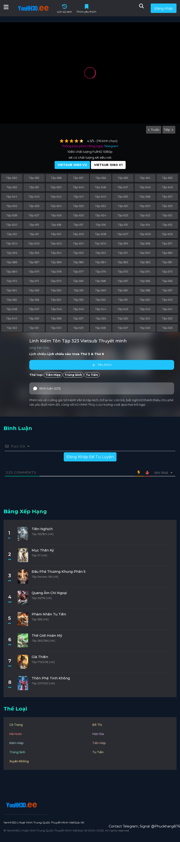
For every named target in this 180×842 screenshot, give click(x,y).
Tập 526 (145, 327)
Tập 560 (100, 290)
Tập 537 (78, 318)
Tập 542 (145, 309)
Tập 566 (145, 281)
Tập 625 (78, 215)
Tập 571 (34, 281)
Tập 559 (123, 290)
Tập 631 (123, 206)
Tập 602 (56, 243)
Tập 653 (167, 178)
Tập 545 (78, 309)
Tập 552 (100, 299)
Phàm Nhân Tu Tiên (49, 614)
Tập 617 (78, 224)
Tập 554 (56, 299)
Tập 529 (78, 327)
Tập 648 (100, 187)
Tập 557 (167, 290)
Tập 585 (78, 262)
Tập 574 (145, 271)
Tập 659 (34, 178)
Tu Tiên (92, 375)
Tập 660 (11, 178)
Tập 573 (167, 271)
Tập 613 (167, 224)
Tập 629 (167, 206)
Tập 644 (11, 196)
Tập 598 (145, 243)
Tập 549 (167, 299)
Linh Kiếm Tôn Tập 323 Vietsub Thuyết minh (78, 341)
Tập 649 (78, 187)
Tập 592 (100, 252)
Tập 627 (34, 215)
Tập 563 (34, 290)
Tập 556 (12, 299)
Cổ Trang (16, 724)
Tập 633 (78, 206)
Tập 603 (34, 243)
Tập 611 (34, 234)
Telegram (111, 146)
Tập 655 (123, 178)
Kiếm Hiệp (16, 743)
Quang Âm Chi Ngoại (49, 593)
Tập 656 (100, 178)
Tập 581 (167, 262)
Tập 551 (123, 299)
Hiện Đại (98, 734)
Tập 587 (34, 262)
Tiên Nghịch (42, 529)
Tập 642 (56, 196)
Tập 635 (34, 206)
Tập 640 (100, 196)
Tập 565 (167, 281)
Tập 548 (11, 309)
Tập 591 (123, 252)
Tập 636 (11, 206)
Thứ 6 (99, 354)
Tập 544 (100, 309)
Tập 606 (145, 234)
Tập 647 (122, 187)
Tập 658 (56, 178)
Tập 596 (12, 252)
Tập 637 (167, 196)
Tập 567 (123, 281)
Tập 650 (56, 187)
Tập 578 (56, 271)
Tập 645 (167, 187)
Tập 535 (123, 318)
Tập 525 (167, 327)
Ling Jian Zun (39, 347)
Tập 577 (78, 271)
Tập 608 (100, 234)
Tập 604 (12, 243)
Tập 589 (167, 252)
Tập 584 (100, 262)
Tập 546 (56, 309)
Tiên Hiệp (53, 375)
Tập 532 (12, 327)
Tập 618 (56, 224)
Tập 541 (167, 309)
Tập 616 (101, 224)
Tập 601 (78, 243)
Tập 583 (122, 262)
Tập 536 (100, 318)
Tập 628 (11, 215)
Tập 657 (78, 178)
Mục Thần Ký (43, 550)
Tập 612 (12, 234)
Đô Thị (97, 724)
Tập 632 (100, 206)
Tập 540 (11, 318)
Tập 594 (56, 252)
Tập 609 (78, 234)
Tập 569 (78, 281)
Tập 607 (122, 234)
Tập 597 (167, 243)
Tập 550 (145, 299)
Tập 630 (145, 206)
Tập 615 (123, 224)
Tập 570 (56, 281)
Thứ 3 (85, 354)
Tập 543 (122, 309)
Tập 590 (144, 252)
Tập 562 (56, 290)
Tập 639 (122, 196)
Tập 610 (56, 234)
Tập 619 (34, 224)
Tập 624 (100, 215)
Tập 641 (78, 196)
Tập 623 (122, 215)
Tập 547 (34, 309)
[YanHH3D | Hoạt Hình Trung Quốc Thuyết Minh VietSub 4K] (21, 805)
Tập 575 (123, 271)
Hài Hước (15, 734)
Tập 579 (34, 271)
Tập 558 (145, 290)
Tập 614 (145, 224)
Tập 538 (56, 318)
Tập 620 (11, 224)
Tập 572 (12, 281)
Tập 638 (144, 196)
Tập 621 (167, 215)
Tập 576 (100, 271)
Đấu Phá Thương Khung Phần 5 (59, 571)
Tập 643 (34, 196)
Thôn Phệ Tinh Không (51, 678)
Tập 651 (34, 187)
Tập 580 (11, 271)
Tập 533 (167, 318)
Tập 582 (145, 262)
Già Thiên (40, 657)
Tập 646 (144, 187)
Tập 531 (34, 327)
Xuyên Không (19, 761)
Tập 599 (123, 243)
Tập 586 (56, 262)
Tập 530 (56, 327)
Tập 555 (34, 299)
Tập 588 (11, 262)
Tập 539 (34, 318)
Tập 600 (100, 243)
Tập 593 (78, 252)
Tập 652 (12, 187)
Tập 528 (100, 327)
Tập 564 (11, 290)
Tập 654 (145, 178)
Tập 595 (34, 252)
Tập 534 (145, 318)
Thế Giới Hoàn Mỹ (47, 635)
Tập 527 (123, 327)
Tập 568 (100, 281)
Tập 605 (167, 234)
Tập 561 (78, 290)
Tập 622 (145, 215)
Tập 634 (56, 206)
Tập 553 (78, 299)
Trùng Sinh (73, 375)
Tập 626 (56, 215)
